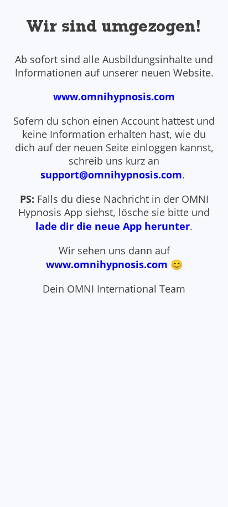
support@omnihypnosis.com (111, 174)
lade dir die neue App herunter (112, 226)
